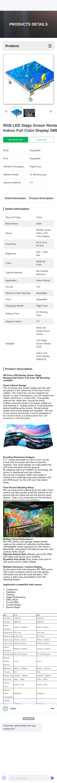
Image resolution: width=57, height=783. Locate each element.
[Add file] (4, 777)
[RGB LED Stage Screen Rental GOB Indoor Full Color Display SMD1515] (28, 79)
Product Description (41, 198)
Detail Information (15, 198)
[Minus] (52, 708)
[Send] (52, 777)
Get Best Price (15, 139)
